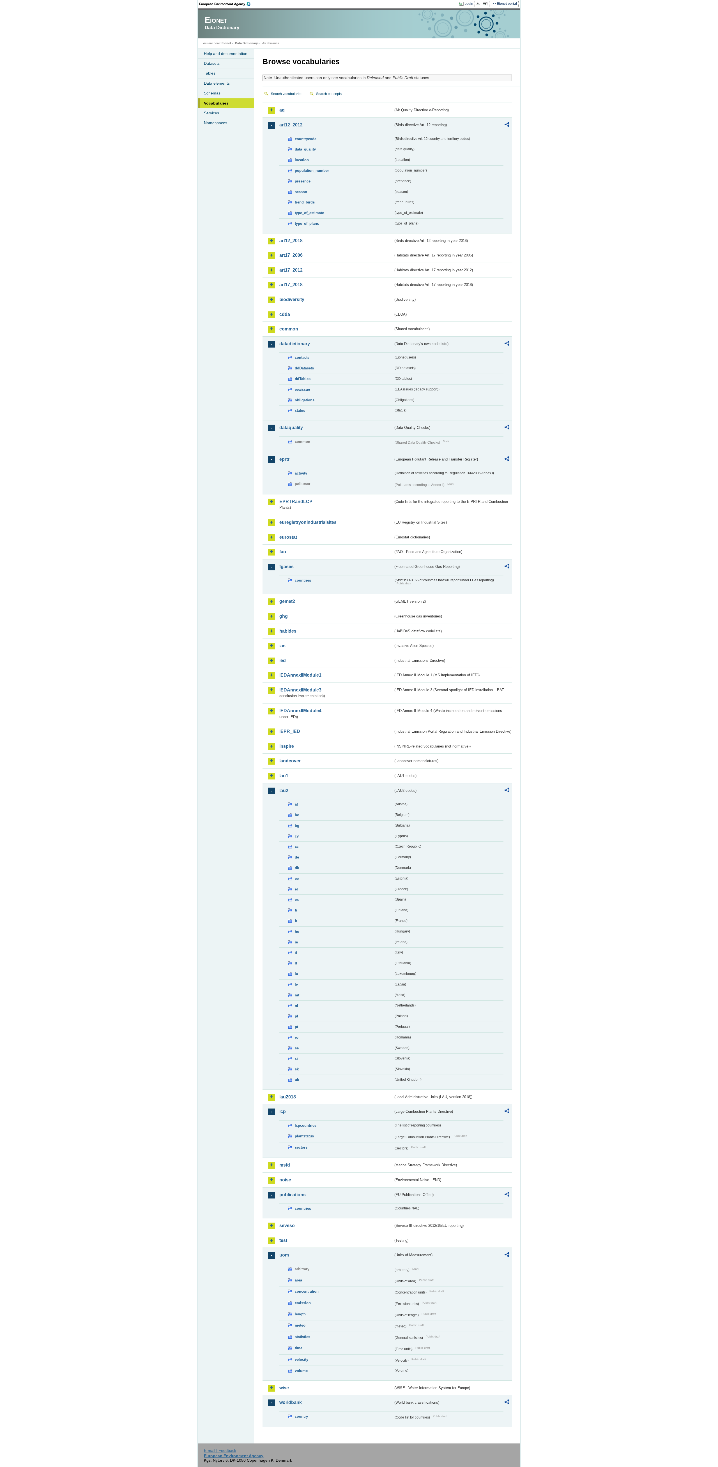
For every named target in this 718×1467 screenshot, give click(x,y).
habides (287, 631)
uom (284, 1255)
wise (284, 1387)
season (301, 192)
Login (468, 3)
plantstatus (304, 1136)
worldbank (290, 1402)
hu (297, 931)
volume (301, 1371)
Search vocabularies (286, 94)
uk (297, 1080)
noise (285, 1179)
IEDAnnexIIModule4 (300, 710)
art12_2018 (291, 240)
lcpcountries (305, 1125)
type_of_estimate (309, 213)
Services (211, 113)
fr (296, 921)
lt (296, 963)
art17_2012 (291, 270)
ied (282, 660)
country (301, 1416)
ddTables (302, 379)
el (296, 889)
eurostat (288, 537)
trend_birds (305, 202)
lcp (282, 1111)
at (296, 804)
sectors (301, 1147)
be (297, 815)
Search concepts (329, 94)
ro (296, 1037)
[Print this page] (479, 4)
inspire (286, 746)
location (302, 160)
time (298, 1348)
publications (292, 1194)
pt (296, 1027)
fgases (286, 566)
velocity (301, 1359)
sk (297, 1069)
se (297, 1048)
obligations (304, 400)
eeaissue (302, 389)
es (297, 899)
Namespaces (215, 123)
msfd (284, 1165)
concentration (307, 1291)
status (300, 410)
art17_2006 (291, 255)
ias (282, 645)
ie (296, 942)
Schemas (212, 93)
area (298, 1280)
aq (282, 110)
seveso (287, 1225)
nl (296, 1005)
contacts (302, 357)
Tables (209, 73)
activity (301, 473)
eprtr (284, 459)
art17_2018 (291, 284)
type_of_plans (307, 223)
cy (297, 836)
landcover (290, 760)
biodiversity (291, 299)
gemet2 (287, 601)
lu (296, 974)
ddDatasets (304, 368)
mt (297, 995)
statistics (302, 1337)
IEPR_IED (289, 731)
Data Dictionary (246, 43)
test (283, 1240)
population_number (312, 170)
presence (302, 181)
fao (282, 551)
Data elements (217, 83)
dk (297, 868)
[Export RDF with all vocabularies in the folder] (507, 125)
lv (296, 984)
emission (303, 1303)
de (297, 857)
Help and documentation (225, 53)
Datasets (212, 63)
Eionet (226, 43)
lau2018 (287, 1097)
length (300, 1314)
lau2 (283, 790)
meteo (300, 1325)
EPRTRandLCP (295, 501)
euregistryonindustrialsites (308, 522)
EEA (226, 4)
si (296, 1058)
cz (297, 846)
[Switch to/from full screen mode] (486, 4)
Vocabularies (216, 103)
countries (303, 580)
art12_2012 (291, 124)
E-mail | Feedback (220, 1450)
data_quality (305, 149)
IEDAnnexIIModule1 (300, 675)
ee (297, 878)
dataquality (291, 427)
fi (296, 910)
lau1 (283, 775)
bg (297, 825)
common (288, 329)
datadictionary (294, 343)
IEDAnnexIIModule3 (300, 690)
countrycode (305, 139)
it (296, 952)
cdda (284, 314)
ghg (283, 616)
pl (296, 1016)
